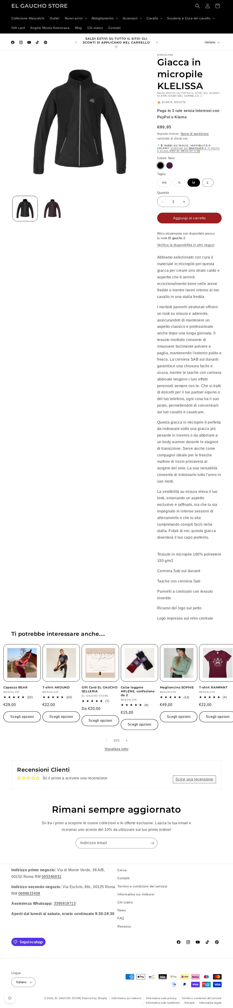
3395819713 (65, 903)
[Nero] (160, 165)
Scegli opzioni (22, 717)
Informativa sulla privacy (161, 998)
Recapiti (190, 1002)
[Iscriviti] (152, 843)
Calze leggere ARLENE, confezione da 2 (138, 691)
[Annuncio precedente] (76, 42)
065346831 (51, 877)
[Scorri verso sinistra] (106, 741)
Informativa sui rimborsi (135, 894)
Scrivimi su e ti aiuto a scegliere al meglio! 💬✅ (188, 149)
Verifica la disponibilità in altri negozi (186, 245)
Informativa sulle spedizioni (163, 1002)
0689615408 (29, 893)
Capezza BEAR (15, 687)
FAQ (120, 918)
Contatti (123, 878)
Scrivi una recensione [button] (194, 779)
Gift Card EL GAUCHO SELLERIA (99, 689)
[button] (75, 18)
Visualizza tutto (117, 749)
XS (166, 184)
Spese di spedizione (195, 133)
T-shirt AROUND (56, 687)
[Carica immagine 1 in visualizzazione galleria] (25, 208)
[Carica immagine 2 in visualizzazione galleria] (52, 208)
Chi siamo (125, 902)
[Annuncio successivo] (157, 42)
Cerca (122, 870)
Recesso (124, 926)
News (121, 910)
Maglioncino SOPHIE (177, 687)
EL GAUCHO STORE (68, 998)
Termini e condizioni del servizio (142, 886)
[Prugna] (169, 165)
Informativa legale (210, 1002)
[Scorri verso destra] (127, 741)
